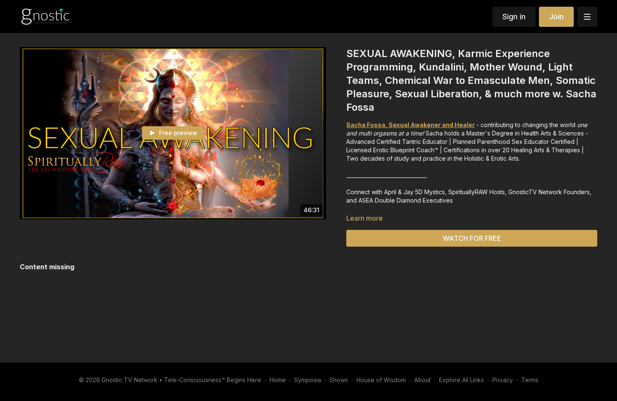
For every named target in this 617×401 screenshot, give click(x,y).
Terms (530, 379)
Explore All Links (461, 379)
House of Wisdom (381, 379)
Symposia (307, 379)
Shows (338, 379)
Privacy (502, 379)
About (422, 379)
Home (277, 379)
